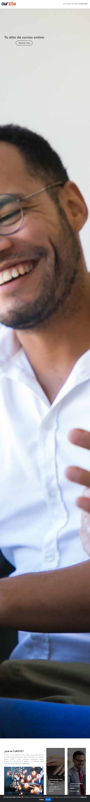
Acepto (48, 799)
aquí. (77, 791)
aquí (55, 787)
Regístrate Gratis (24, 43)
